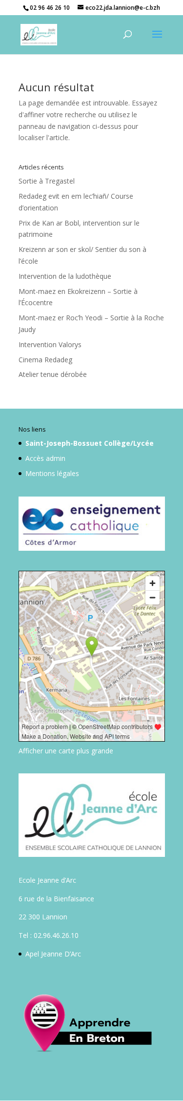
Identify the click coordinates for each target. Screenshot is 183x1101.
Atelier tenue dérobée (53, 374)
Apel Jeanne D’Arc (53, 953)
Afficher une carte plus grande (66, 750)
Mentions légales (52, 473)
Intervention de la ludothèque (65, 276)
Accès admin (45, 458)
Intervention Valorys (50, 344)
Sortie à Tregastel (47, 181)
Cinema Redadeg (45, 359)
